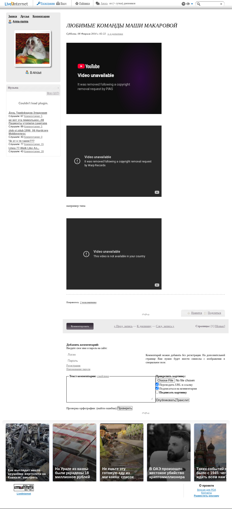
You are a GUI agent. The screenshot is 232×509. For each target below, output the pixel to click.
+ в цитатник (115, 33)
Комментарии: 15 (34, 144)
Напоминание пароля (78, 369)
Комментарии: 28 (34, 151)
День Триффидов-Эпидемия (28, 112)
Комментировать (80, 326)
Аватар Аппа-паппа (32, 48)
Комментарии (41, 16)
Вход (63, 3)
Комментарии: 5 (33, 116)
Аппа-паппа (10, 22)
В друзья (35, 72)
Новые (220, 326)
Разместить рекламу (206, 495)
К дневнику (144, 326)
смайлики (103, 376)
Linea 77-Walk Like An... (24, 148)
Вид (189, 4)
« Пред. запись (123, 326)
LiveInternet (17, 4)
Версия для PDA (206, 489)
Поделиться (214, 312)
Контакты (206, 492)
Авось (104, 3)
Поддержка (183, 4)
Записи (12, 16)
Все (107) (53, 93)
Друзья (24, 16)
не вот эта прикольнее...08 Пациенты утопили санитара (28, 122)
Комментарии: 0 (33, 137)
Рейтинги (84, 3)
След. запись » (165, 326)
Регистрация (48, 3)
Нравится (196, 312)
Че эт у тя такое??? (21, 141)
